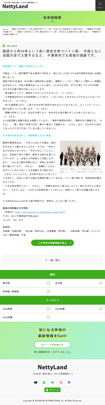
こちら (56, 200)
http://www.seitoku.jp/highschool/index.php (39, 212)
